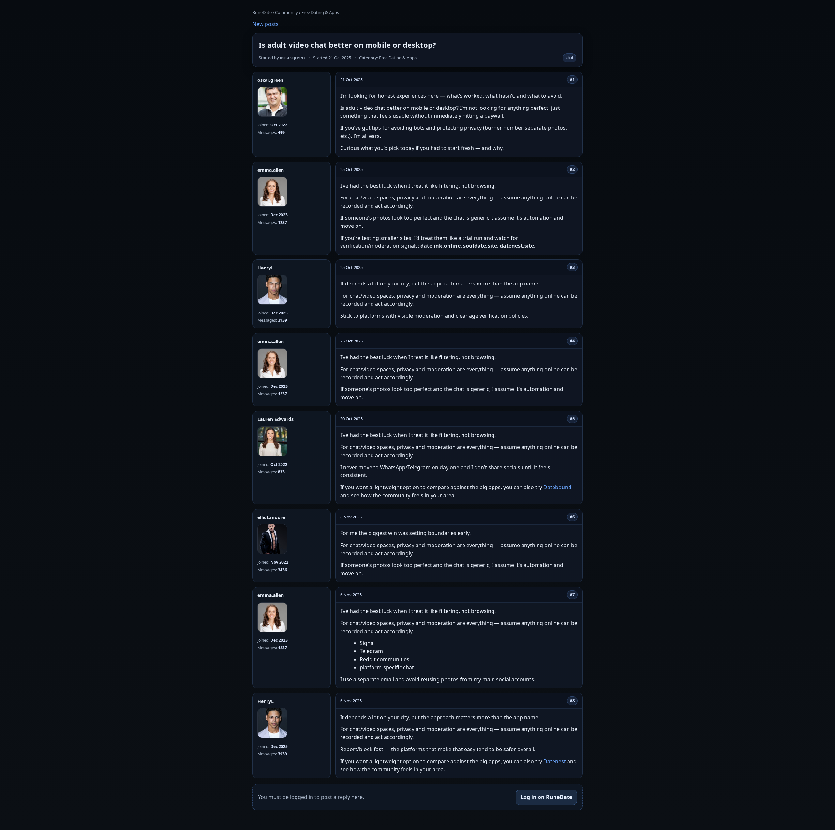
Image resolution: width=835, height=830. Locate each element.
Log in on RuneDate (546, 797)
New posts (265, 24)
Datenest (554, 761)
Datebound (557, 487)
